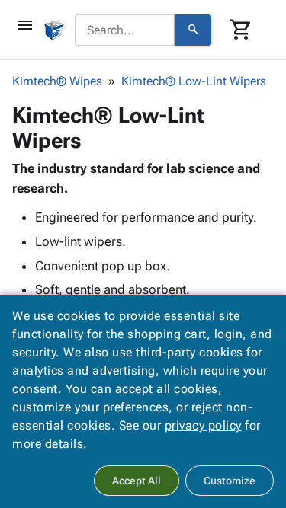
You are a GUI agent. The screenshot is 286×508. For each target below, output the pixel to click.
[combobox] (125, 30)
